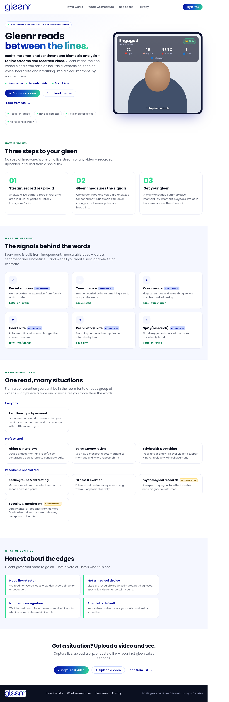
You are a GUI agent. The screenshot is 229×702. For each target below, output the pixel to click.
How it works (74, 7)
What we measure (101, 7)
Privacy (144, 7)
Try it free (192, 7)
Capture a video (22, 93)
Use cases (126, 7)
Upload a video (59, 93)
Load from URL (18, 103)
